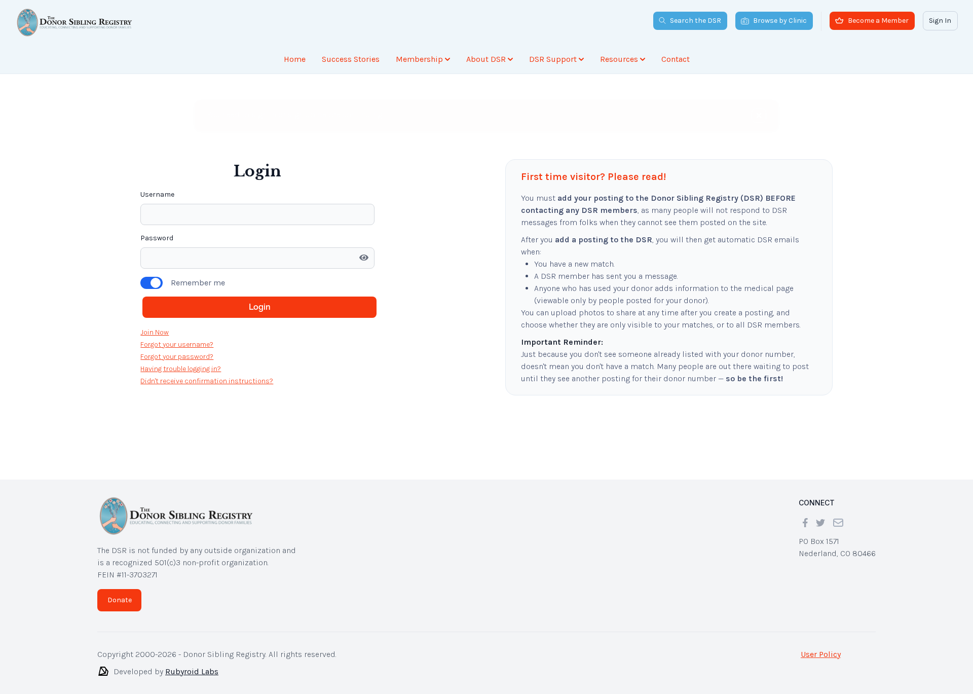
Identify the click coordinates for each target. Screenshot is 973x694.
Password (156, 183)
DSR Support (553, 59)
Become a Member (878, 20)
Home (295, 59)
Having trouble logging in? (180, 314)
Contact (675, 59)
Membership (419, 59)
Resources (619, 59)
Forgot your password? (176, 302)
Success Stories (351, 59)
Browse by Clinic (780, 20)
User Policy (821, 654)
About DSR (486, 59)
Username (157, 139)
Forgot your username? (176, 289)
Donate (119, 600)
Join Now (154, 277)
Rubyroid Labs (191, 671)
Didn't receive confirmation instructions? (206, 326)
